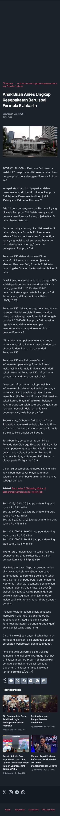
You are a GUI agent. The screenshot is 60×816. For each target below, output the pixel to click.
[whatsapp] (24, 681)
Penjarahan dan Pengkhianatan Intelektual (39, 719)
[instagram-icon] (11, 792)
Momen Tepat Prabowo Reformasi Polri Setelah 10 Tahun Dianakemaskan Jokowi (44, 761)
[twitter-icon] (4, 792)
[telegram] (31, 681)
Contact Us (33, 809)
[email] (44, 681)
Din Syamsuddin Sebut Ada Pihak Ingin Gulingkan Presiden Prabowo (15, 721)
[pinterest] (37, 681)
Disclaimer (20, 809)
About (7, 809)
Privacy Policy (48, 809)
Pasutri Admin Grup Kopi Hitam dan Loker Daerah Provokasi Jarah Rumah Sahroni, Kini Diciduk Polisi (16, 762)
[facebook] (11, 681)
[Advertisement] (30, 46)
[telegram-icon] (17, 792)
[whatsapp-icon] (23, 792)
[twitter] (17, 681)
